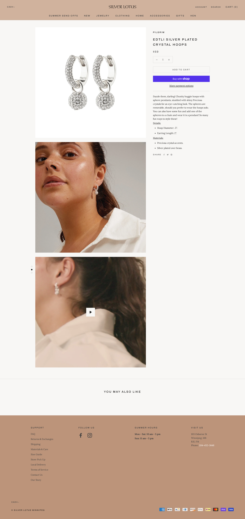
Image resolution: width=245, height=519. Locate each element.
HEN (193, 16)
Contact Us (36, 474)
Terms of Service (39, 469)
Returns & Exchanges (42, 439)
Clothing (122, 16)
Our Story (36, 479)
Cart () (232, 7)
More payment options (181, 85)
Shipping (35, 444)
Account (201, 7)
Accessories (160, 16)
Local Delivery (38, 464)
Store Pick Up (38, 459)
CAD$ (10, 7)
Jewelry (102, 16)
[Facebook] (164, 155)
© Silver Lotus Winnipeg (28, 510)
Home (140, 16)
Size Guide (36, 454)
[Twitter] (168, 155)
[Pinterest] (171, 155)
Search (216, 7)
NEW (87, 16)
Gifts (180, 16)
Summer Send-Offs (63, 16)
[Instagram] (89, 435)
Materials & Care (39, 449)
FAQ (33, 434)
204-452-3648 (206, 445)
